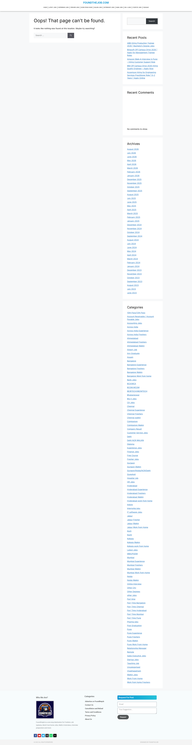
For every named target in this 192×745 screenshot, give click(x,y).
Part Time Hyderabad (137, 610)
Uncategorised (133, 667)
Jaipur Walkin (133, 523)
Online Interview (134, 584)
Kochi (129, 535)
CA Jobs (131, 402)
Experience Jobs (63, 7)
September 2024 (134, 236)
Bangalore (131, 361)
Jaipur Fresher (133, 520)
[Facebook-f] (35, 735)
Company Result (134, 429)
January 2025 (133, 221)
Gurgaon (131, 463)
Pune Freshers (133, 637)
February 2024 (133, 262)
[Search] (71, 35)
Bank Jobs (119, 7)
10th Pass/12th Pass (136, 313)
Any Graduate (133, 353)
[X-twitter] (55, 735)
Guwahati (131, 474)
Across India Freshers (136, 334)
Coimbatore (132, 421)
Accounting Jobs (134, 323)
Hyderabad (132, 486)
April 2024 (131, 255)
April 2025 (131, 210)
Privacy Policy (90, 716)
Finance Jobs (133, 452)
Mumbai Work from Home (138, 573)
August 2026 (133, 149)
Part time (131, 599)
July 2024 (131, 244)
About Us (88, 719)
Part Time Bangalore (136, 603)
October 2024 (133, 232)
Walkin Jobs (98, 7)
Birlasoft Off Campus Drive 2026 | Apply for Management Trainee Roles (142, 52)
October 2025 (133, 187)
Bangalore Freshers (135, 368)
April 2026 (131, 164)
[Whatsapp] (51, 735)
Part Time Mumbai (135, 614)
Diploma (130, 444)
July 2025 (131, 198)
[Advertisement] (142, 112)
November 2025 (134, 183)
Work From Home (86, 7)
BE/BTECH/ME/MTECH (137, 391)
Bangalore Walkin (134, 372)
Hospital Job (132, 478)
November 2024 (134, 228)
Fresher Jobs (75, 7)
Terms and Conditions (93, 712)
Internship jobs (109, 7)
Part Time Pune (134, 618)
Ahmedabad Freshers (137, 342)
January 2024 (133, 266)
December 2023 (134, 270)
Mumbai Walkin (134, 569)
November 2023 (134, 274)
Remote (130, 652)
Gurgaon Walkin (134, 467)
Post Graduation (134, 625)
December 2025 (134, 179)
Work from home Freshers (138, 682)
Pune (129, 629)
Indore (130, 505)
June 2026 (132, 157)
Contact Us (89, 705)
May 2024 (131, 251)
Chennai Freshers (135, 414)
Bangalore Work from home (139, 376)
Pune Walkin (132, 641)
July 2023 (131, 289)
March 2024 (132, 259)
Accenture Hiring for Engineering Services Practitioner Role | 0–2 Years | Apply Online (141, 75)
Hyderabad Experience (137, 489)
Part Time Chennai (135, 607)
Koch (129, 531)
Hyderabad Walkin (135, 497)
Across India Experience (137, 331)
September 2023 (134, 281)
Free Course (132, 455)
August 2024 (133, 240)
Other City (131, 588)
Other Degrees (133, 591)
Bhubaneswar (133, 395)
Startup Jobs (137, 7)
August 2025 (133, 194)
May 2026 (131, 160)
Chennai (130, 406)
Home (45, 7)
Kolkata (130, 539)
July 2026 (131, 153)
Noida (129, 576)
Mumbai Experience (136, 561)
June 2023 (132, 293)
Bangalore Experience (136, 365)
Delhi (129, 436)
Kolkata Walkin (133, 542)
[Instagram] (47, 735)
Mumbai (130, 557)
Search (152, 21)
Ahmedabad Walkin (136, 346)
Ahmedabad (132, 338)
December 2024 (134, 225)
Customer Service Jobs (137, 433)
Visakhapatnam (134, 671)
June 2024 (132, 247)
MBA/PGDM (132, 554)
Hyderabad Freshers (136, 493)
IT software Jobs (134, 512)
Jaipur (130, 516)
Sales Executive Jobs (136, 656)
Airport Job (132, 350)
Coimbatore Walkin (135, 425)
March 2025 (132, 213)
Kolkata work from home (138, 546)
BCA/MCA (131, 384)
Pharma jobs (132, 622)
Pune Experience (134, 633)
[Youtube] (39, 735)
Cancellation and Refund (94, 709)
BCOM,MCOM (133, 387)
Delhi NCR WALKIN (135, 440)
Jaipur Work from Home (137, 527)
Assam (130, 357)
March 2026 (132, 168)
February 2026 (133, 172)
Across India (132, 327)
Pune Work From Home (137, 644)
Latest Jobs (53, 7)
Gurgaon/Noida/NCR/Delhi (139, 471)
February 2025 (133, 217)
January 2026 (133, 176)
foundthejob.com (96, 2)
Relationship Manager (136, 648)
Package (146, 7)
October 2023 (133, 278)
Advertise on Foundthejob (94, 701)
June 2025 (132, 202)
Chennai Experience (136, 410)
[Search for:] (51, 35)
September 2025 (134, 191)
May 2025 (131, 206)
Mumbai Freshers (135, 565)
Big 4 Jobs (128, 7)
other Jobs (132, 595)
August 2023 (133, 285)
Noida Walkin (133, 580)
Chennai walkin (134, 418)
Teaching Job (133, 663)
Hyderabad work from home (139, 501)
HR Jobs (131, 482)
